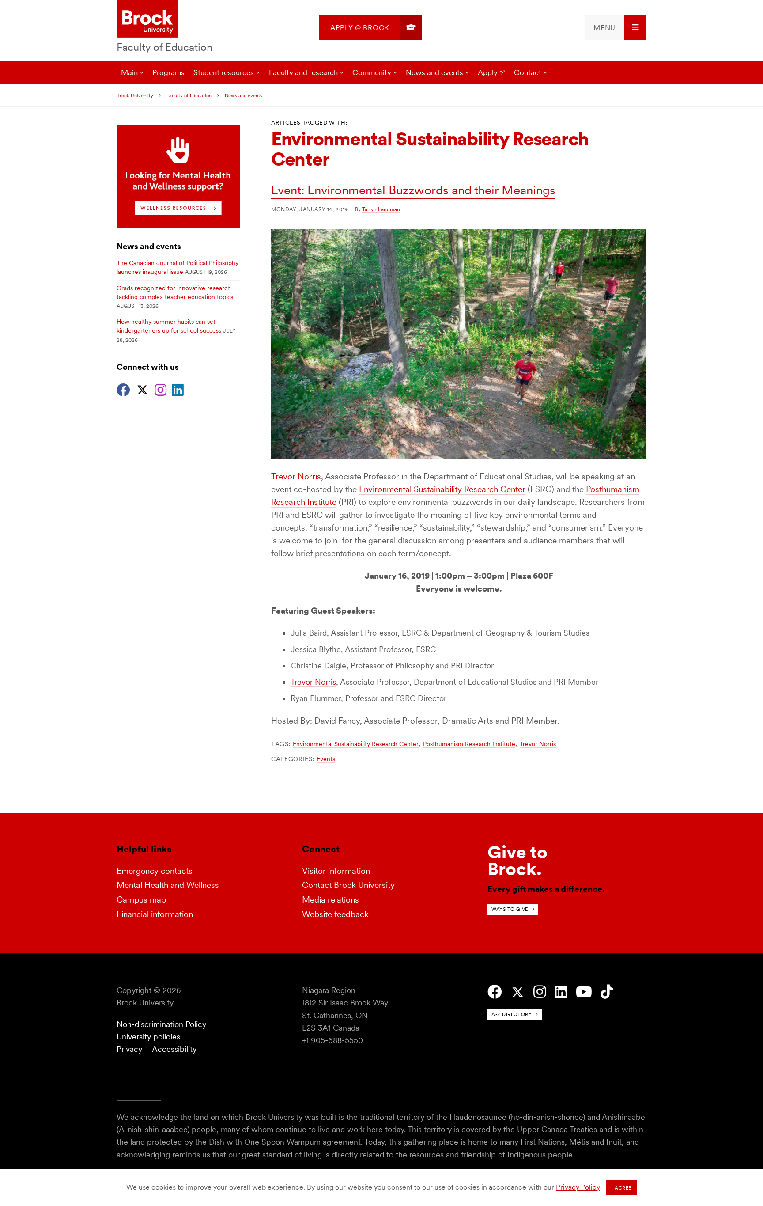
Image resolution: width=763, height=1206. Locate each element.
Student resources (223, 72)
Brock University (135, 95)
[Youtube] (584, 992)
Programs (168, 72)
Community (371, 72)
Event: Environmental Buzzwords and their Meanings (413, 189)
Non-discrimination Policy (161, 1024)
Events (326, 758)
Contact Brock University (348, 885)
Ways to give (509, 909)
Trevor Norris (296, 476)
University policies (148, 1036)
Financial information (155, 914)
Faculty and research (303, 72)
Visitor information (336, 871)
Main (129, 72)
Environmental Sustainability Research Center (442, 489)
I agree (621, 1188)
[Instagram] (160, 389)
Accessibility (174, 1049)
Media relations (330, 900)
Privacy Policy (578, 1187)
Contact (527, 72)
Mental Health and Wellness (168, 885)
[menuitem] (370, 27)
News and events (434, 72)
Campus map (141, 900)
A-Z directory (511, 1014)
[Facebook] (123, 389)
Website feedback (335, 914)
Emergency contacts (155, 871)
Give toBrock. (517, 861)
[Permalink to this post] (458, 456)
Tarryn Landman (381, 209)
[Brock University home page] (147, 19)
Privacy (129, 1049)
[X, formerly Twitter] (142, 389)
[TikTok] (607, 992)
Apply (488, 72)
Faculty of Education (164, 47)
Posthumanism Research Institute (469, 743)
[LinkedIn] (178, 389)
